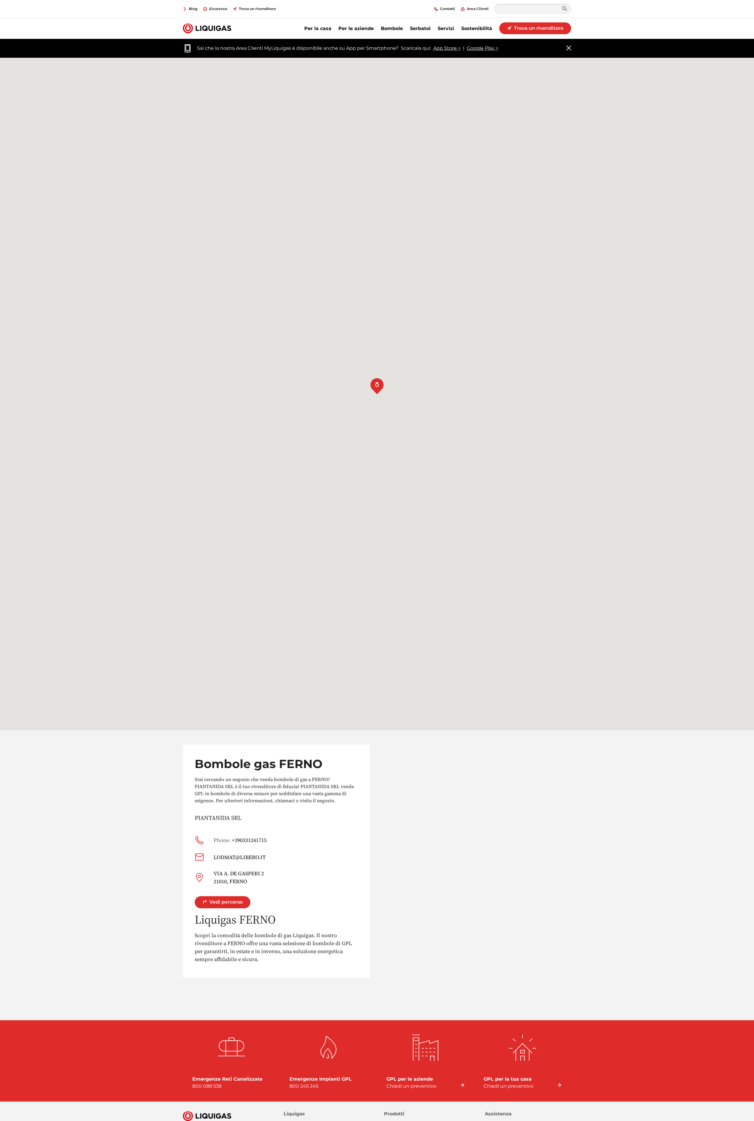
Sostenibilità (476, 28)
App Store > (447, 48)
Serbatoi (420, 28)
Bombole (392, 28)
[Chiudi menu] (568, 48)
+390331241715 (240, 840)
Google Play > (482, 48)
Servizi (446, 28)
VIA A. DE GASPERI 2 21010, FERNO (239, 877)
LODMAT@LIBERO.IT (240, 857)
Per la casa (317, 28)
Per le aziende (356, 28)
